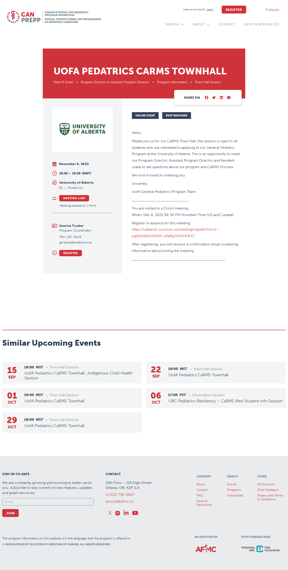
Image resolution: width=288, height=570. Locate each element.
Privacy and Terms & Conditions (270, 497)
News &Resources (204, 503)
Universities (235, 495)
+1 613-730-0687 (120, 494)
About (199, 24)
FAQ (199, 495)
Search (172, 24)
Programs (234, 490)
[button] (207, 98)
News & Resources (261, 24)
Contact (226, 24)
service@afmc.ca (119, 501)
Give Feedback (268, 490)
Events (231, 484)
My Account (266, 484)
